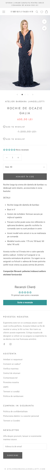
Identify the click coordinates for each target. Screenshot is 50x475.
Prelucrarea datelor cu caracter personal (21, 416)
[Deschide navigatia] (3, 12)
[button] (9, 150)
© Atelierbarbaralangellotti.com (25, 469)
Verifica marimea (10, 368)
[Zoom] (44, 21)
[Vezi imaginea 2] (25, 94)
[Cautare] (37, 12)
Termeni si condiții (11, 391)
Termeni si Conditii (11, 421)
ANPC (6, 387)
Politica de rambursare (13, 396)
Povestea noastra (11, 382)
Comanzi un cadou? (12, 364)
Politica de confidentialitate (15, 411)
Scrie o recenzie (25, 302)
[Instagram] (10, 344)
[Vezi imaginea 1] (22, 94)
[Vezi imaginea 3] (27, 94)
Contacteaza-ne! (10, 378)
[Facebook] (4, 344)
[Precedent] (17, 94)
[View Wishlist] (42, 12)
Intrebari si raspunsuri (13, 359)
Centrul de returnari (11, 373)
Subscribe (12, 455)
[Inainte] (32, 94)
